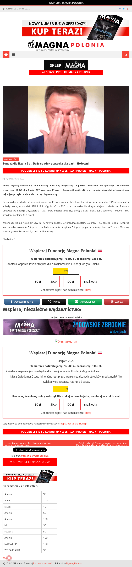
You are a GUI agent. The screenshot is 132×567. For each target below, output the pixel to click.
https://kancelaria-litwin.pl (73, 423)
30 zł (38, 281)
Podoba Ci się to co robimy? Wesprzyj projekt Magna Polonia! (66, 170)
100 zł (70, 281)
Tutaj (88, 290)
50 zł (54, 281)
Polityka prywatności (43, 563)
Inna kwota (90, 281)
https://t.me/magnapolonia (34, 455)
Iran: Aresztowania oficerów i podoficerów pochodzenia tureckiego (28, 443)
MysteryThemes (74, 563)
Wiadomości (10, 159)
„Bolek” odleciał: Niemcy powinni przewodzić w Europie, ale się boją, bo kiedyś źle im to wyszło (101, 443)
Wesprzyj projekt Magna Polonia (66, 72)
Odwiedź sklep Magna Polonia (66, 65)
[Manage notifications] (9, 558)
